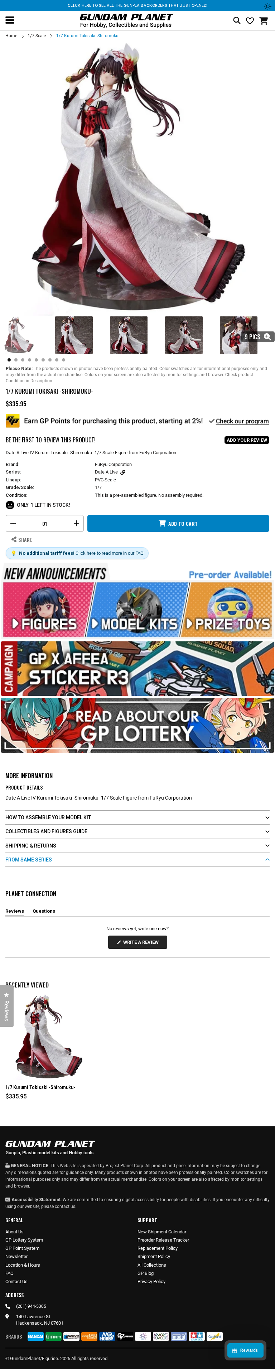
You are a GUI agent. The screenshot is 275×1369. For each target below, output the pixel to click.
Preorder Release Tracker (163, 1240)
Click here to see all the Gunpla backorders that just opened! (137, 5)
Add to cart (183, 523)
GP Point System (22, 1248)
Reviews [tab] (14, 912)
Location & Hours (22, 1265)
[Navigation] (9, 20)
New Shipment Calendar (162, 1231)
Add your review (247, 440)
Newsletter (16, 1256)
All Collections (152, 1265)
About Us (14, 1231)
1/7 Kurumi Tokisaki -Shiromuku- (40, 1087)
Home (11, 35)
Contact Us (16, 1281)
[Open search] (237, 21)
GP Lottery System (24, 1240)
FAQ (9, 1273)
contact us (65, 1206)
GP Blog (146, 1273)
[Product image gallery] (137, 178)
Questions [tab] (44, 912)
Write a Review (142, 944)
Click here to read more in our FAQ (110, 553)
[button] (264, 21)
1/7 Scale (37, 35)
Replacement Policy (158, 1248)
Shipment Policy (154, 1256)
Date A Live (106, 472)
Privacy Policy (151, 1281)
